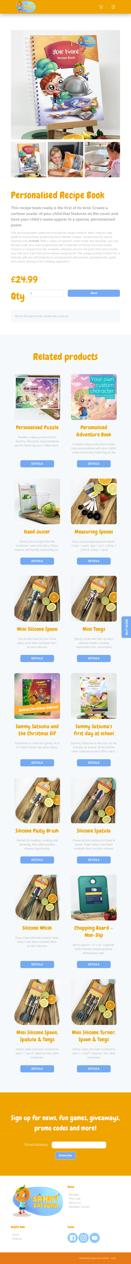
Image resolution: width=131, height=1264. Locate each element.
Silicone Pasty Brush (37, 830)
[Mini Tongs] (94, 599)
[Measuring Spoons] (94, 501)
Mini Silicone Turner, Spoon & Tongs (94, 1036)
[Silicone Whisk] (37, 897)
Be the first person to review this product (41, 316)
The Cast (75, 1198)
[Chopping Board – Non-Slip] (94, 897)
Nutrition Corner (79, 1207)
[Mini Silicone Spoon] (37, 599)
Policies (17, 1238)
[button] (113, 7)
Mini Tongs (94, 629)
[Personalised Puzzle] (37, 397)
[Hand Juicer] (37, 501)
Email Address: (36, 1145)
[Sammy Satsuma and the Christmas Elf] (37, 696)
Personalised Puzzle (37, 427)
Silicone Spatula (94, 830)
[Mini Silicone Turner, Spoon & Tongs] (94, 1002)
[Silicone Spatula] (94, 800)
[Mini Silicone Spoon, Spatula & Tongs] (37, 1002)
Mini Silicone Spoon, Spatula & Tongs (37, 1036)
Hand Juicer (37, 531)
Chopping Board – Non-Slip (93, 932)
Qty (18, 296)
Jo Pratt (33, 241)
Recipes (74, 1194)
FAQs (15, 1234)
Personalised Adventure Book (93, 431)
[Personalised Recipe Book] (28, 176)
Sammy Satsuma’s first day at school (94, 730)
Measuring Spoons (94, 531)
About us (75, 1202)
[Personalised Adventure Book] (94, 397)
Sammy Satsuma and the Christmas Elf (37, 730)
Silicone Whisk (37, 928)
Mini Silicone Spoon (37, 629)
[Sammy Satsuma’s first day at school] (94, 696)
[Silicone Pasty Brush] (37, 800)
